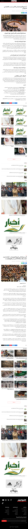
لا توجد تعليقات (13, 10)
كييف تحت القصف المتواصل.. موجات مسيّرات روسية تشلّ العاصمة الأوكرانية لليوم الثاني (21, 399)
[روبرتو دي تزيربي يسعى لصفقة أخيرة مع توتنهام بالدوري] (20, 110)
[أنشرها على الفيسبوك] (26, 12)
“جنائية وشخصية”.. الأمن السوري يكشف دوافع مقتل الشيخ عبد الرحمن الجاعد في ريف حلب (21, 379)
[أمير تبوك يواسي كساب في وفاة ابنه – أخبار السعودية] (7, 141)
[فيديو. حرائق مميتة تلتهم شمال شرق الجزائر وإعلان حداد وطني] (7, 364)
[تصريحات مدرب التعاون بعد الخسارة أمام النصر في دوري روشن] (20, 131)
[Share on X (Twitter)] (24, 12)
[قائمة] (25, 1)
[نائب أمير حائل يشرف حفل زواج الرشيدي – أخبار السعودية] (7, 131)
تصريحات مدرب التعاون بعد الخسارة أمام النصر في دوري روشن (21, 136)
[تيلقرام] (23, 12)
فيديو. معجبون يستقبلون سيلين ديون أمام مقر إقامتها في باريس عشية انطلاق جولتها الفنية (13, 197)
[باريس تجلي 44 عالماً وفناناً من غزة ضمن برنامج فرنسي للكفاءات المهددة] (7, 384)
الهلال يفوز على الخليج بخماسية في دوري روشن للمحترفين (21, 126)
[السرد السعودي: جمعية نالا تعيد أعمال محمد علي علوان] (20, 151)
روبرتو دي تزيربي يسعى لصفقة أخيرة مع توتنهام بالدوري (21, 116)
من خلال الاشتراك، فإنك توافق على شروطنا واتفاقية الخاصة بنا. (18, 522)
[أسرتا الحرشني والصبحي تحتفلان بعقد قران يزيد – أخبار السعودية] (7, 121)
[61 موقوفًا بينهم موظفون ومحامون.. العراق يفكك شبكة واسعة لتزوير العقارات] (25, 177)
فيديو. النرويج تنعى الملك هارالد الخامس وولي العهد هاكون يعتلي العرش (21, 389)
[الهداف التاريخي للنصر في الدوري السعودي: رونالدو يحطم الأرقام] (7, 110)
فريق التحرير (22, 10)
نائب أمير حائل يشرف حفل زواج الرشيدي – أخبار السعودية (8, 136)
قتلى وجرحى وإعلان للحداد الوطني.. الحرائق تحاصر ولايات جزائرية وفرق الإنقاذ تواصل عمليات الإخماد (21, 358)
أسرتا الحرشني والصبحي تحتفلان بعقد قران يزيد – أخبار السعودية (7, 126)
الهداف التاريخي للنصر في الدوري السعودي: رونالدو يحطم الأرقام (8, 116)
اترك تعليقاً (14, 159)
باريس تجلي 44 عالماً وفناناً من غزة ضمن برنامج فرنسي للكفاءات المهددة (8, 389)
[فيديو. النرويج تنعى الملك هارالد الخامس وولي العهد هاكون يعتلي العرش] (20, 384)
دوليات (26, 255)
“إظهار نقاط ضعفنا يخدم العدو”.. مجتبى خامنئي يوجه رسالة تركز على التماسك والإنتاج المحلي (8, 379)
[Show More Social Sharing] (20, 12)
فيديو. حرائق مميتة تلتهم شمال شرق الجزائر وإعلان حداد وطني (8, 369)
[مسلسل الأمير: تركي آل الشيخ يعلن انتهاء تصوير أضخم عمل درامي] (20, 141)
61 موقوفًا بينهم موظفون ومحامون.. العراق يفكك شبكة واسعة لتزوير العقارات (15, 176)
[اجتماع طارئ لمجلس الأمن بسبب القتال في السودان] (14, 23)
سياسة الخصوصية (14, 522)
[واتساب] (21, 12)
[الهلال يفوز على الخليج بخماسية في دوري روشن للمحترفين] (20, 121)
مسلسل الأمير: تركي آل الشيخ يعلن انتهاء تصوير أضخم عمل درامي (21, 146)
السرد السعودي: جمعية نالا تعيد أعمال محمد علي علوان (21, 156)
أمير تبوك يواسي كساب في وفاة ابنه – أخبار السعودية (8, 146)
